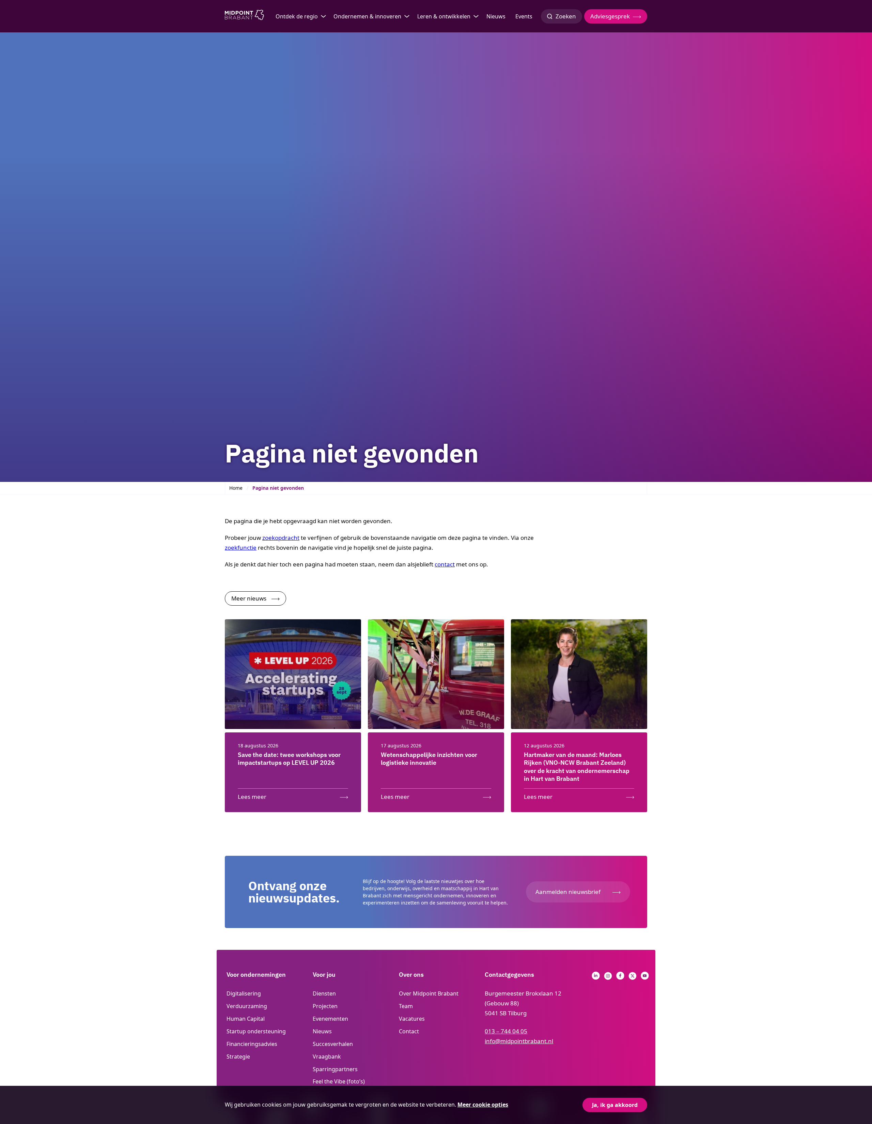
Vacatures (412, 1018)
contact (445, 564)
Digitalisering (244, 993)
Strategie (238, 1056)
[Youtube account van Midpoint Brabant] (645, 978)
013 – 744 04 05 (506, 1031)
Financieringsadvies (252, 1044)
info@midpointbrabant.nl (519, 1041)
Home (236, 488)
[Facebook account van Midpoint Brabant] (620, 978)
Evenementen (330, 1018)
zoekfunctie (240, 547)
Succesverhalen (333, 1044)
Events (523, 16)
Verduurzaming (247, 1006)
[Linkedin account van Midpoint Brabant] (596, 978)
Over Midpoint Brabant (428, 993)
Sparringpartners (335, 1069)
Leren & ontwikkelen (443, 16)
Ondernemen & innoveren (367, 16)
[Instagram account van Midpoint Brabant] (608, 978)
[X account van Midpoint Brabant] (632, 978)
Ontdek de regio (297, 16)
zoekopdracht (280, 538)
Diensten (324, 993)
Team (406, 1006)
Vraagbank (327, 1056)
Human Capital (246, 1018)
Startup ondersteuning (256, 1031)
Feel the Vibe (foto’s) (339, 1081)
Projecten (325, 1006)
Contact (409, 1031)
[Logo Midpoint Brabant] (244, 16)
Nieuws (495, 16)
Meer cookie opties (482, 1104)
